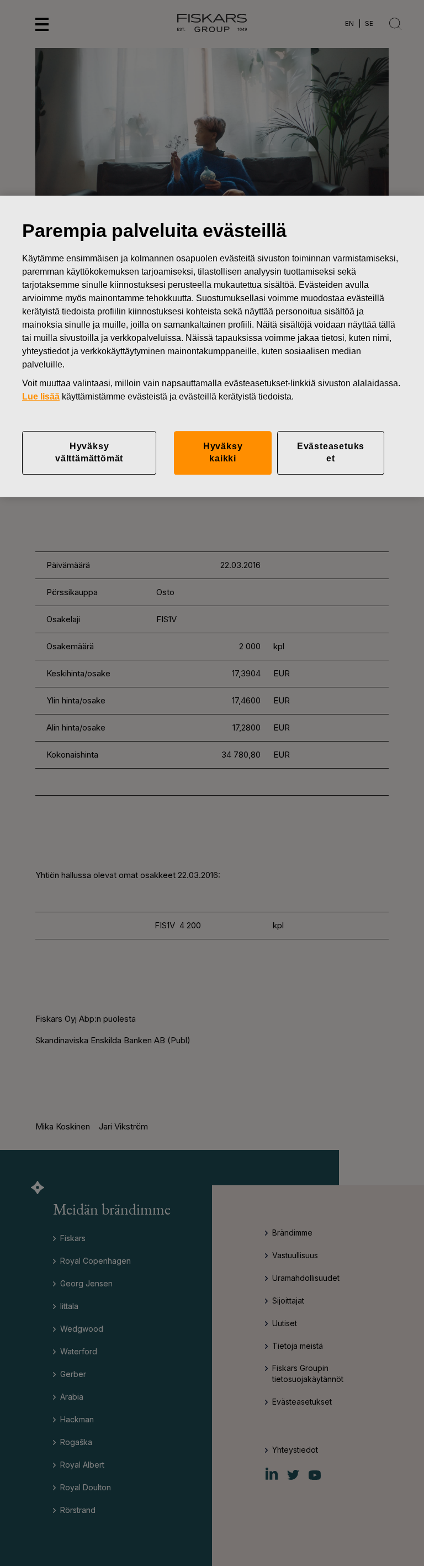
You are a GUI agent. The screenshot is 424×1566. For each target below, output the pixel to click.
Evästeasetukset (330, 452)
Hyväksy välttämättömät (89, 452)
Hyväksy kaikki (223, 452)
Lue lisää (41, 396)
